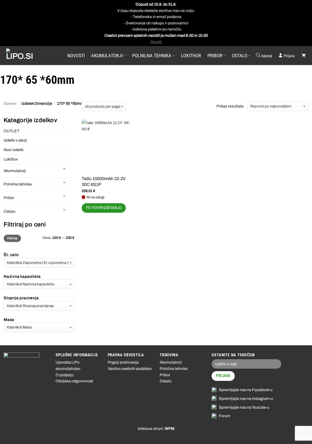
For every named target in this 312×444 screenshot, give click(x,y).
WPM (170, 428)
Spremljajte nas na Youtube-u (244, 407)
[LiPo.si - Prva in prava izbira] (30, 55)
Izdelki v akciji (15, 140)
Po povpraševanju (103, 208)
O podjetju (65, 375)
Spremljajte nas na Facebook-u (246, 390)
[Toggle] (64, 169)
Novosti (76, 55)
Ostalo (239, 55)
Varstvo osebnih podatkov (130, 369)
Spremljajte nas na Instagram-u (246, 398)
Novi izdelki (14, 150)
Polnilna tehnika (151, 55)
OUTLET (12, 131)
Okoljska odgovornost (74, 381)
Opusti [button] (156, 42)
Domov (10, 103)
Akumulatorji (107, 55)
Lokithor (191, 55)
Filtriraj (12, 238)
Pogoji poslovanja (123, 362)
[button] (264, 55)
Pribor (214, 55)
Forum (224, 416)
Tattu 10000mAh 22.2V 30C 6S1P (104, 181)
